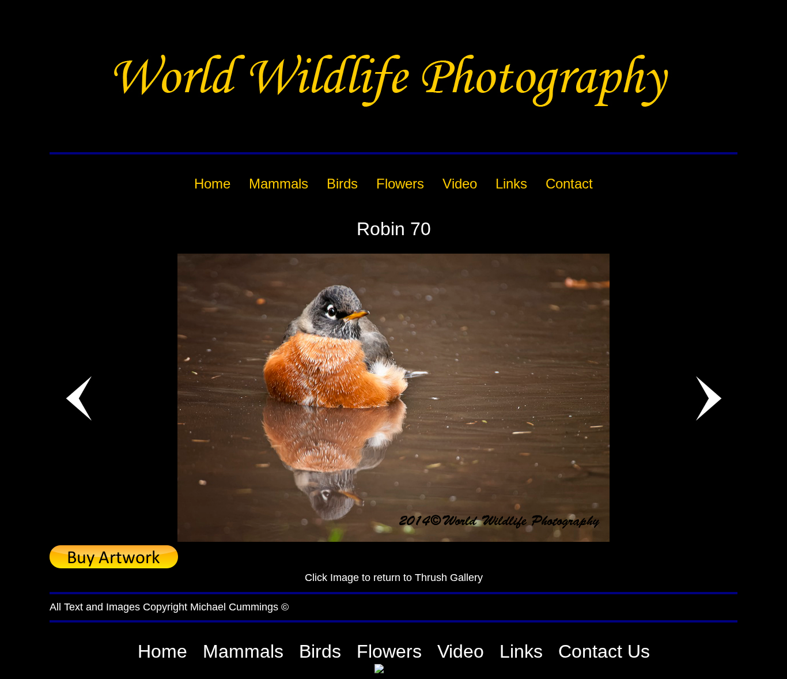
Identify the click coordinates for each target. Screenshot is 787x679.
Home (162, 651)
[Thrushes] (393, 539)
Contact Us (604, 651)
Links (521, 651)
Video (460, 651)
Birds (320, 651)
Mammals (243, 651)
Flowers (389, 651)
